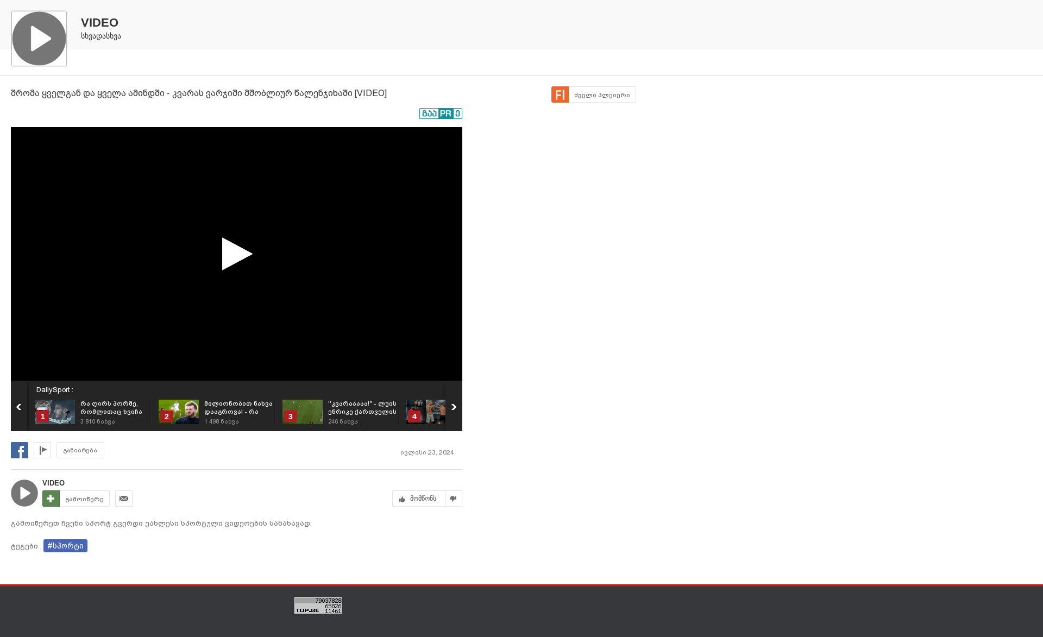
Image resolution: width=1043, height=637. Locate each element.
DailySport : (54, 390)
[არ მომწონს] (453, 498)
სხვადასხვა (101, 35)
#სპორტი (65, 545)
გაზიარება (80, 450)
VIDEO (99, 22)
